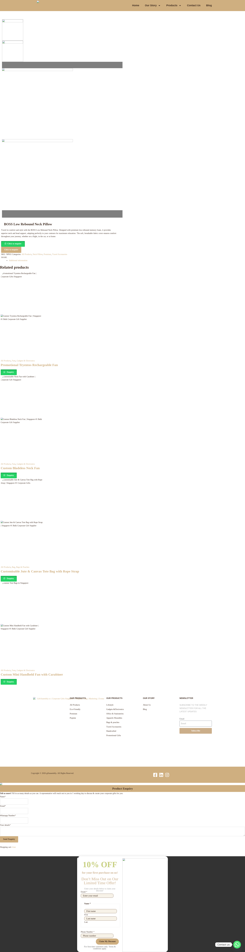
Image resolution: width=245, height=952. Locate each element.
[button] (13, 244)
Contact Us (193, 5)
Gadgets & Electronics (26, 361)
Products (171, 5)
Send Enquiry (9, 839)
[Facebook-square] (155, 775)
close (14, 847)
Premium (47, 254)
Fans (14, 361)
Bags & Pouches (22, 567)
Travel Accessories (59, 254)
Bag (13, 567)
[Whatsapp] (237, 944)
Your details (5, 825)
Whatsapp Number (8, 815)
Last (86, 922)
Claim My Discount (107, 941)
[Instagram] (167, 775)
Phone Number (87, 932)
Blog (209, 5)
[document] (122, 904)
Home (135, 5)
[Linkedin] (161, 775)
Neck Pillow (38, 254)
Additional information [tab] (18, 260)
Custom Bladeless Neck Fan (20, 468)
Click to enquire (14, 244)
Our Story (151, 5)
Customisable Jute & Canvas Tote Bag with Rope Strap (40, 571)
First (86, 915)
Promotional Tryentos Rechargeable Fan (29, 365)
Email (181, 719)
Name (3, 797)
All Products (27, 254)
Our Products (78, 698)
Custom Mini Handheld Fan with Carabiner (32, 674)
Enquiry (10, 372)
